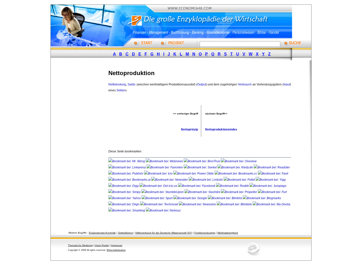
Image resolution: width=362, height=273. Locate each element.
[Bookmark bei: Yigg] (271, 179)
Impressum (116, 245)
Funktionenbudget (204, 232)
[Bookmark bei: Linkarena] (127, 167)
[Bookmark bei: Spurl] (157, 198)
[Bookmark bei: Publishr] (126, 173)
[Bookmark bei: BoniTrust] (202, 161)
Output (201, 84)
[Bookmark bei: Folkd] (240, 179)
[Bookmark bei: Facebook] (197, 186)
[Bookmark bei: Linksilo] (206, 179)
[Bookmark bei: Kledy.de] (235, 167)
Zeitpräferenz (125, 232)
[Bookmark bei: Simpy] (124, 192)
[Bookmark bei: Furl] (272, 192)
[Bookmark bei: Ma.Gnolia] (271, 204)
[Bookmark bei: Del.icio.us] (158, 186)
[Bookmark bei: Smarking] (127, 210)
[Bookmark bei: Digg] (123, 186)
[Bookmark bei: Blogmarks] (262, 198)
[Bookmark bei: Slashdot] (202, 192)
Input (286, 84)
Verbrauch (245, 84)
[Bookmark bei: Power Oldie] (193, 173)
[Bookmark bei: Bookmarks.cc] (236, 173)
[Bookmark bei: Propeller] (239, 192)
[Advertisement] (83, 138)
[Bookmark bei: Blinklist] (225, 198)
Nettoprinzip (189, 129)
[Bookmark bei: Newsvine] (198, 204)
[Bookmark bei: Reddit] (232, 186)
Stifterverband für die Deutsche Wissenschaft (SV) (163, 232)
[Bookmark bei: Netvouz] (163, 210)
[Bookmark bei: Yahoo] (125, 198)
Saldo (131, 84)
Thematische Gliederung (80, 245)
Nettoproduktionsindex (221, 129)
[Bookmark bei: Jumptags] (267, 186)
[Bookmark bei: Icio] (158, 173)
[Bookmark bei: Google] (190, 198)
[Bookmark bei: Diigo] (124, 204)
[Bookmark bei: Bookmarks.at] (129, 179)
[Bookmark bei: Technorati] (159, 204)
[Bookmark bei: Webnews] (165, 161)
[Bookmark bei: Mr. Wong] (127, 161)
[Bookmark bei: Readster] (272, 167)
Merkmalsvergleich (227, 232)
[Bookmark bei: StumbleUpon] (162, 192)
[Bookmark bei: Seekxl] (200, 167)
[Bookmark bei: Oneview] (239, 161)
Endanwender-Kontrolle (102, 232)
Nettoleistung (117, 84)
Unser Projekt (102, 245)
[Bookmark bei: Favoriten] (165, 167)
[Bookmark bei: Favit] (273, 173)
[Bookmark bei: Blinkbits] (235, 204)
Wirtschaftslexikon (116, 250)
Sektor (120, 90)
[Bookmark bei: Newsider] (170, 179)
